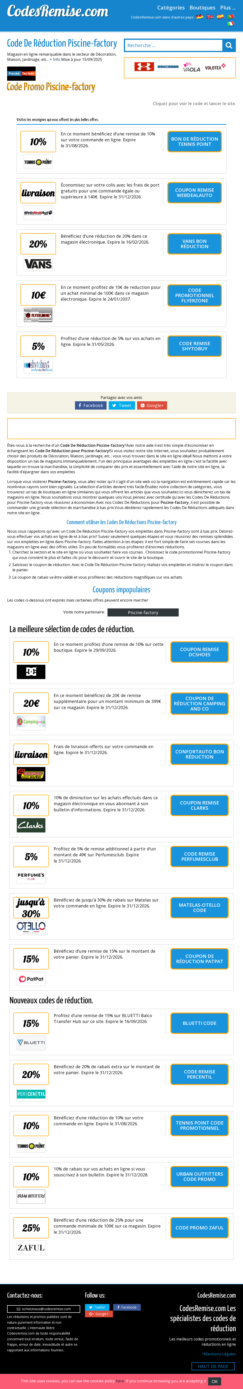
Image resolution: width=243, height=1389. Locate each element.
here (120, 1381)
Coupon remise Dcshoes (199, 652)
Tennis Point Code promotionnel (200, 1125)
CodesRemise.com (57, 10)
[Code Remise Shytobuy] (38, 366)
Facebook (92, 405)
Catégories (171, 7)
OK (215, 1381)
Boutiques (202, 7)
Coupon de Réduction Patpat (199, 959)
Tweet (123, 405)
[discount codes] (210, 16)
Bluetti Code (199, 1023)
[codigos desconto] (231, 16)
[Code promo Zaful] (31, 1247)
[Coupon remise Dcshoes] (31, 672)
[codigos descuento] (220, 16)
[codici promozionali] (231, 23)
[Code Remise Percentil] (31, 1094)
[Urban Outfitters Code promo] (31, 1196)
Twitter (98, 1307)
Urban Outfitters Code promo (199, 1176)
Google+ (154, 405)
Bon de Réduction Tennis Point (194, 141)
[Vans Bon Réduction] (38, 263)
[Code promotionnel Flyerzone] (38, 315)
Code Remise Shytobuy (194, 346)
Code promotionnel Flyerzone (194, 295)
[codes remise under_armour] (144, 66)
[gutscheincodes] (200, 16)
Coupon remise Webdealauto (194, 192)
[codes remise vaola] (191, 66)
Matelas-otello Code (199, 907)
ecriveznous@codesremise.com (45, 1309)
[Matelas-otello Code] (31, 927)
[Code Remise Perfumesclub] (31, 876)
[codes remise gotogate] (168, 66)
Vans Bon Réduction (195, 244)
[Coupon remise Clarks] (31, 825)
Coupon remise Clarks (199, 805)
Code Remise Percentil (199, 1074)
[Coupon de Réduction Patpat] (31, 978)
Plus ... (228, 7)
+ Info (55, 59)
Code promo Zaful (200, 1227)
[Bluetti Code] (31, 1043)
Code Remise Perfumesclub (199, 856)
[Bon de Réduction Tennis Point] (38, 161)
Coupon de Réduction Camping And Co (199, 703)
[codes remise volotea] (215, 66)
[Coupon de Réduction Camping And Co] (31, 723)
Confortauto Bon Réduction (199, 754)
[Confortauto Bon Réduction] (31, 774)
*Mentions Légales (219, 1354)
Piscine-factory (143, 612)
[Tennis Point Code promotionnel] (31, 1145)
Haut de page (213, 1366)
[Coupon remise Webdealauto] (38, 212)
